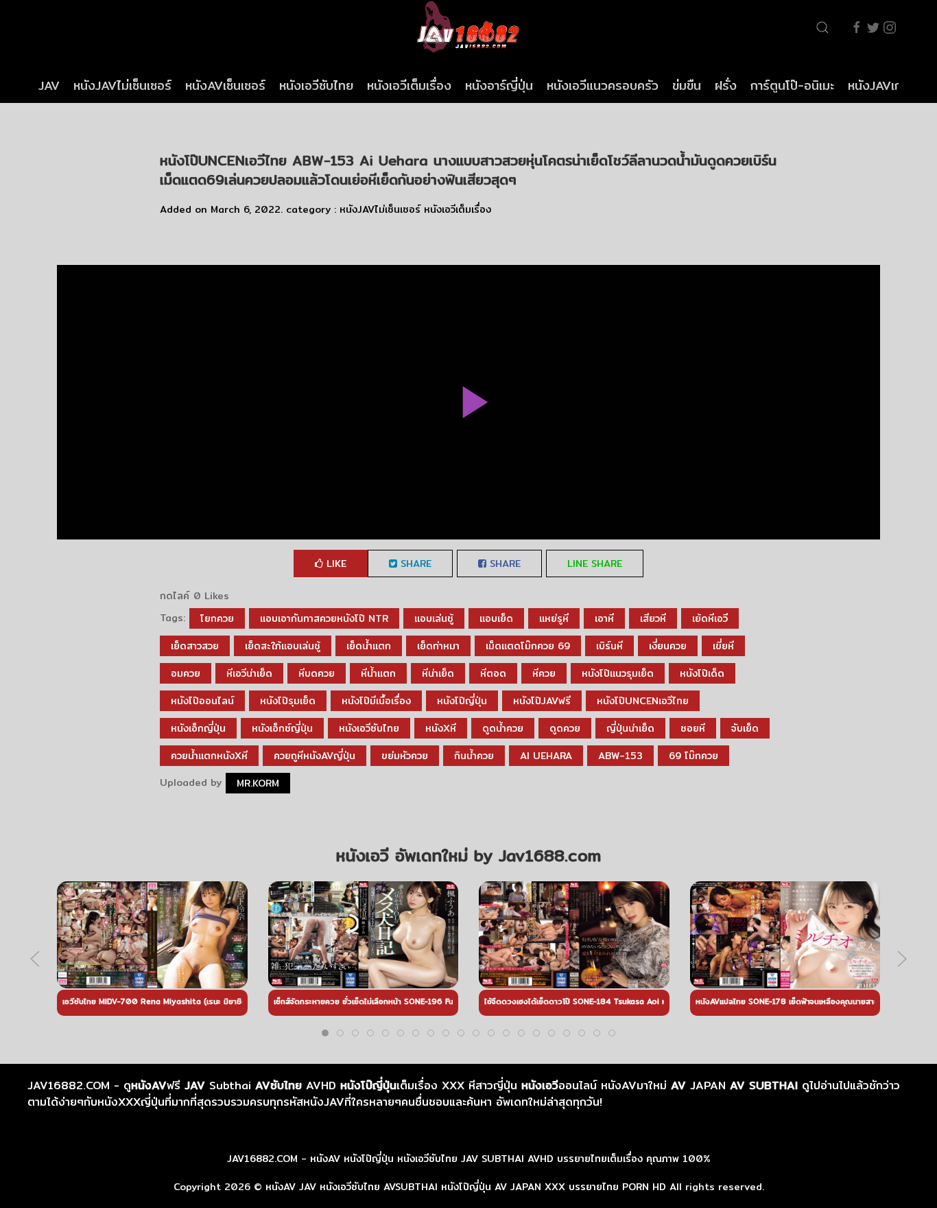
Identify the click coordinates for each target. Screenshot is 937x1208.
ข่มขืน (686, 85)
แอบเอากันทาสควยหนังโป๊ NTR (324, 618)
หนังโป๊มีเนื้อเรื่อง (376, 700)
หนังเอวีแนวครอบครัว (603, 85)
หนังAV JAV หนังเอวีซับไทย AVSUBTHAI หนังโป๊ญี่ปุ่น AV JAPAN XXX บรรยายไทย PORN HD (465, 1186)
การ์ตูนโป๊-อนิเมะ (792, 85)
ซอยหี (692, 728)
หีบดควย (316, 673)
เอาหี (604, 618)
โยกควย (217, 618)
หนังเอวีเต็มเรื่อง (409, 85)
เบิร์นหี (609, 645)
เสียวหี (653, 618)
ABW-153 (620, 755)
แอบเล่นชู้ (433, 618)
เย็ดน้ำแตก (368, 645)
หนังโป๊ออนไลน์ (202, 700)
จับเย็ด (745, 728)
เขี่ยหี (723, 645)
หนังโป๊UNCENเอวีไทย (643, 700)
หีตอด (493, 673)
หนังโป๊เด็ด (702, 673)
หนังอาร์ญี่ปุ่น (499, 85)
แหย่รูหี (554, 618)
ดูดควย (564, 728)
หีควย (544, 673)
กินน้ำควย (474, 755)
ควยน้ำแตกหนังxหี (209, 755)
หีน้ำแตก (378, 673)
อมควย (185, 673)
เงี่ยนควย (668, 645)
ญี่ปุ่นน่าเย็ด (630, 728)
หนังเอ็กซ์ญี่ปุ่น (282, 728)
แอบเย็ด (496, 618)
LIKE (334, 563)
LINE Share (594, 563)
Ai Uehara (546, 755)
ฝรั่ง (726, 85)
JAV (49, 85)
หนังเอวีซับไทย (316, 85)
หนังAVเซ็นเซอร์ (225, 85)
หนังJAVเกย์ (879, 85)
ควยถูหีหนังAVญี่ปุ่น (314, 755)
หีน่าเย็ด (438, 673)
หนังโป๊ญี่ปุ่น (462, 700)
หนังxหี (440, 728)
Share (414, 563)
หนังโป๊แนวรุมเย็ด (618, 673)
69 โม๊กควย (693, 755)
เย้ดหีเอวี (710, 618)
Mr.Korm (258, 783)
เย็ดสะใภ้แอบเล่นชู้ (282, 645)
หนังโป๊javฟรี (542, 700)
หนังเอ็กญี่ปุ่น (198, 728)
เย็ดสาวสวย (195, 645)
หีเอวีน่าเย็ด (249, 673)
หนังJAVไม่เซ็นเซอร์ (122, 85)
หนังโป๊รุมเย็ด (288, 700)
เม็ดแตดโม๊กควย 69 (528, 645)
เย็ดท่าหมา (438, 645)
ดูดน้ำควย (502, 728)
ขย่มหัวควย (404, 755)
